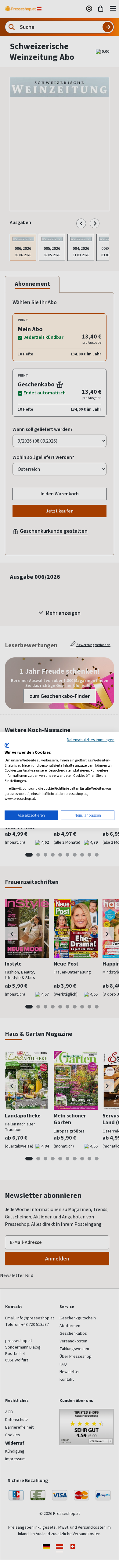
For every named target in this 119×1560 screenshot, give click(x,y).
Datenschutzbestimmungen (90, 739)
